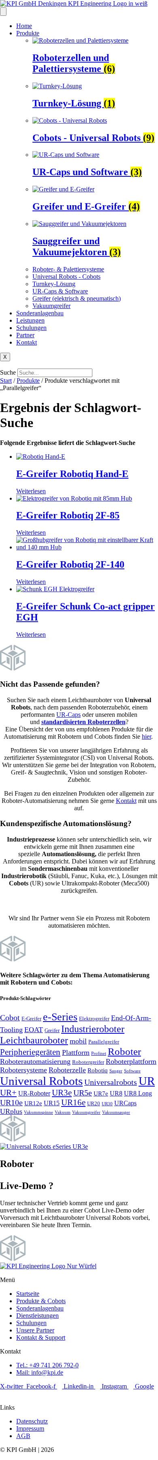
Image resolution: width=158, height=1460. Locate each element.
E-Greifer (31, 1018)
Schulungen (31, 327)
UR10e (11, 1102)
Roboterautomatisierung (35, 1061)
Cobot (10, 1017)
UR (147, 1080)
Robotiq (98, 1070)
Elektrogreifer (94, 1018)
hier (146, 736)
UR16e (73, 1102)
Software (132, 1071)
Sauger (115, 1071)
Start (6, 380)
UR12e (33, 1103)
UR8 (116, 1093)
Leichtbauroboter (34, 1040)
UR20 (93, 1103)
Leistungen (30, 320)
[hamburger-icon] (3, 11)
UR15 (52, 1103)
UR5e (82, 1092)
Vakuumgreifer (86, 1112)
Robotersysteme (23, 1070)
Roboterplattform (131, 1061)
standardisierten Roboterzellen (83, 721)
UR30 (107, 1104)
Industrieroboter (92, 1028)
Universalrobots (110, 1082)
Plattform (76, 1052)
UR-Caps (68, 714)
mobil (78, 1041)
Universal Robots (41, 1080)
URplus (11, 1111)
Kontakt (26, 342)
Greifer (52, 1030)
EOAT (33, 1030)
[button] (79, 365)
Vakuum (62, 1112)
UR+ (8, 1092)
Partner (25, 335)
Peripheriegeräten (30, 1051)
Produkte (27, 33)
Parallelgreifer (103, 1042)
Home (24, 25)
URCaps (125, 1103)
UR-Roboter (34, 1093)
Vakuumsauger (116, 1112)
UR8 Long (138, 1093)
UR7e (101, 1093)
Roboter (124, 1051)
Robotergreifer (88, 1062)
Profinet (98, 1053)
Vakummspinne (38, 1112)
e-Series (60, 1017)
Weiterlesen (31, 491)
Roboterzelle (67, 1070)
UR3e (62, 1092)
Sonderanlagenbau (40, 313)
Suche (8, 372)
